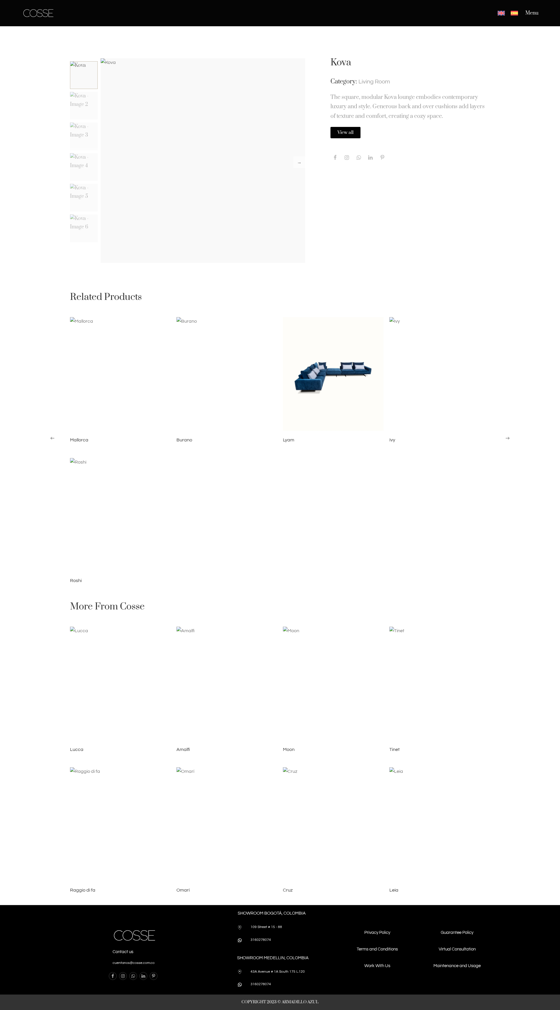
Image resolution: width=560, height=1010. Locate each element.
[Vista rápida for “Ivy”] (440, 374)
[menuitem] (501, 13)
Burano (184, 440)
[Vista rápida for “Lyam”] (333, 374)
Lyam (288, 440)
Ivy (392, 440)
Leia (393, 890)
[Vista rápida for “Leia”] (440, 824)
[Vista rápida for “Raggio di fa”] (120, 824)
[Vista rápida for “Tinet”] (440, 683)
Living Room (374, 82)
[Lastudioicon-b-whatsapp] (358, 157)
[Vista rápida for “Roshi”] (120, 515)
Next (299, 162)
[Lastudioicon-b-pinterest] (382, 157)
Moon (289, 749)
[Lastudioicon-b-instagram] (346, 157)
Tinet (394, 749)
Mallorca (79, 440)
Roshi (76, 580)
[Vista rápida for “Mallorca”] (120, 374)
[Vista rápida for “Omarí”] (227, 824)
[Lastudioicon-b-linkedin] (143, 976)
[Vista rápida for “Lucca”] (120, 683)
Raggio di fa (82, 890)
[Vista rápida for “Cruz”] (333, 824)
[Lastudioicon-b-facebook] (335, 157)
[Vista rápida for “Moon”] (333, 683)
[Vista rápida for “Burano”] (227, 374)
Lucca (76, 749)
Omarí (183, 890)
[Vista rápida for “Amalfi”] (227, 683)
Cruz (288, 890)
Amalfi (183, 749)
